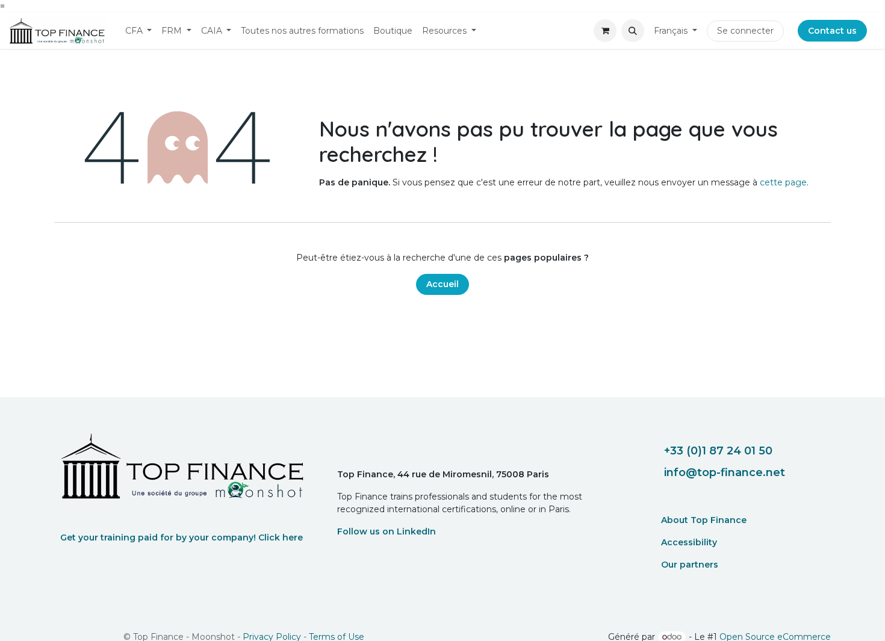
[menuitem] (138, 31)
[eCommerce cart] (605, 30)
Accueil (442, 284)
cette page (783, 182)
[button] (632, 30)
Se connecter (745, 30)
